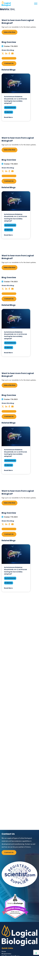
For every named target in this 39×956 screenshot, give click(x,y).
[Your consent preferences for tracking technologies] (36, 953)
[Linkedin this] (6, 54)
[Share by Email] (12, 54)
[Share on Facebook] (10, 54)
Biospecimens (6, 954)
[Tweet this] (3, 54)
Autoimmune (10, 107)
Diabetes (8, 112)
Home (4, 951)
